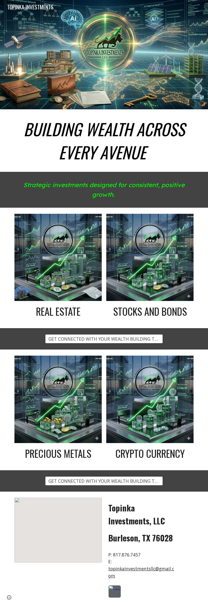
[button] (104, 338)
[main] (104, 140)
